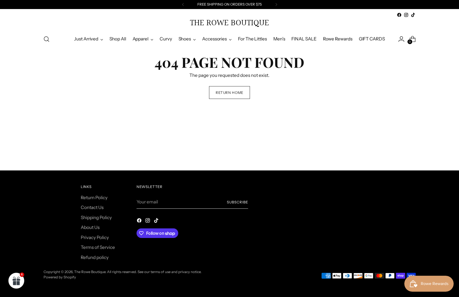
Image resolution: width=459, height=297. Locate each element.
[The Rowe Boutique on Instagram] (406, 14)
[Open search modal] (46, 39)
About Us (90, 227)
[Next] (276, 4)
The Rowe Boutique (89, 272)
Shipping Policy (96, 217)
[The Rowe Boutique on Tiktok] (413, 14)
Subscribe (237, 202)
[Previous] (183, 4)
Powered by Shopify (60, 277)
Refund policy (95, 257)
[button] (16, 280)
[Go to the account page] (401, 39)
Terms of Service (98, 247)
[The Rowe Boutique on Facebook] (399, 14)
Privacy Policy (95, 237)
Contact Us (92, 207)
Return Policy (94, 197)
